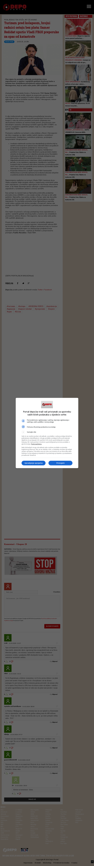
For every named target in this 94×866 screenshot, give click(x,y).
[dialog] (47, 433)
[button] (47, 432)
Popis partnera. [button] (36, 444)
